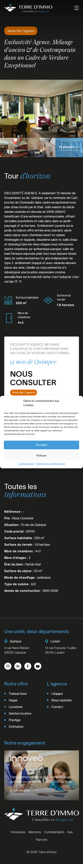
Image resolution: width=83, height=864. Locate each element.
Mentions (34, 832)
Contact (57, 707)
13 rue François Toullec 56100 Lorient (61, 650)
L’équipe (57, 693)
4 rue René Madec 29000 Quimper (17, 650)
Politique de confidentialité (50, 463)
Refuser (41, 455)
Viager (13, 700)
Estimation (16, 726)
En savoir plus (20, 790)
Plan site (41, 839)
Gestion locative (20, 713)
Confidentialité (26, 463)
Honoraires (17, 832)
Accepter (41, 444)
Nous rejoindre (61, 700)
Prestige (14, 720)
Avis (70, 832)
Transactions (18, 693)
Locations (16, 707)
